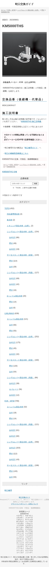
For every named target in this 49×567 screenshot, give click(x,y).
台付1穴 (12, 237)
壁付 (11, 243)
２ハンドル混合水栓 (15, 319)
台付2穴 (12, 249)
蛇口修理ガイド (31, 148)
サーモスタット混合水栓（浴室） (20, 255)
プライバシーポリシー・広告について (24, 504)
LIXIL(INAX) (9, 313)
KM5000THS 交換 (9, 172)
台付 (11, 267)
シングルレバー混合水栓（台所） (20, 232)
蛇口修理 (8, 490)
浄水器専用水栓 (13, 214)
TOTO (7, 208)
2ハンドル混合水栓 (14, 296)
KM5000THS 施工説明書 (31, 121)
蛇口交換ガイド (24, 4)
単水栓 (9, 220)
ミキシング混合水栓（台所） (19, 226)
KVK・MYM (9, 401)
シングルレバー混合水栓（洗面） (20, 273)
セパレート (13, 389)
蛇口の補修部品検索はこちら (16, 153)
